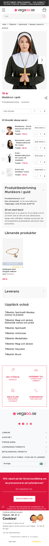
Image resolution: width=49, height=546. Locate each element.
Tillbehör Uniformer (15, 333)
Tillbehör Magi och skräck (19, 344)
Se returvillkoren (29, 201)
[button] (24, 463)
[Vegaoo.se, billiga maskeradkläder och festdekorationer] (24, 10)
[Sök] (43, 17)
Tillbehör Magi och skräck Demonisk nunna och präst (19, 321)
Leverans (25, 102)
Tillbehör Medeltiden (16, 338)
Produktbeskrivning (10, 102)
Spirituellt (22, 24)
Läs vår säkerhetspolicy (11, 533)
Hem (4, 24)
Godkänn (36, 541)
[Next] (41, 60)
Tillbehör (12, 24)
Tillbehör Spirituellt (15, 328)
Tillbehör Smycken (15, 349)
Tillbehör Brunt (13, 354)
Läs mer (12, 541)
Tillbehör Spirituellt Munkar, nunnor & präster (20, 313)
